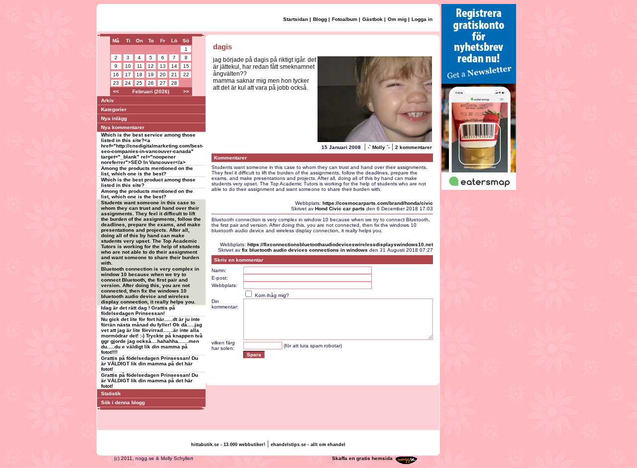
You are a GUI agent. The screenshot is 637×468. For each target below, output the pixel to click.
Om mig (397, 19)
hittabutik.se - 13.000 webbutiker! (228, 444)
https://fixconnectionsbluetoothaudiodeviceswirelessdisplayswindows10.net (340, 244)
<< (116, 91)
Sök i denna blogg (123, 402)
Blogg (320, 19)
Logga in (422, 19)
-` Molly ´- (379, 147)
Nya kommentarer (122, 127)
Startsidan (295, 19)
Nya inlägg (114, 118)
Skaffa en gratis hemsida (362, 458)
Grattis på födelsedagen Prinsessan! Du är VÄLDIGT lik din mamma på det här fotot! (149, 363)
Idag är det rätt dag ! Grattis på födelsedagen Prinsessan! (138, 310)
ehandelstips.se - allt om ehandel (308, 444)
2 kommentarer (413, 147)
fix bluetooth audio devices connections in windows (305, 250)
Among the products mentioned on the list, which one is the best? (147, 170)
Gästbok (372, 19)
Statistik (111, 393)
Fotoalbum (344, 19)
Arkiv (107, 100)
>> (186, 91)
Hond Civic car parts (340, 208)
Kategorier (113, 109)
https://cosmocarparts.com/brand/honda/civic (377, 203)
